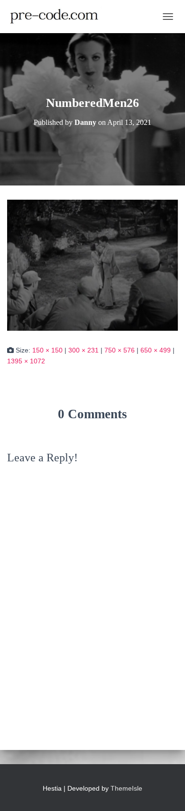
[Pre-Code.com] (58, 16)
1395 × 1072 (26, 361)
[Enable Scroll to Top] (166, 792)
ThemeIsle (126, 788)
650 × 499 (155, 350)
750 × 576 (119, 350)
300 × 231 (83, 350)
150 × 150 (47, 350)
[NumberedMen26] (92, 264)
